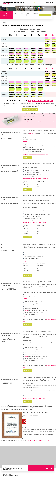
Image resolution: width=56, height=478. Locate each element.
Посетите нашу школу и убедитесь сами (38, 440)
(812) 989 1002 (39, 2)
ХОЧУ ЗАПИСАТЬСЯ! (27, 157)
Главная (1, 22)
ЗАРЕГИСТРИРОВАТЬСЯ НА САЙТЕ (30, 109)
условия (25, 141)
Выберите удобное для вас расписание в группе (35, 154)
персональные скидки (40, 100)
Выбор (26, 310)
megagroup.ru (50, 474)
